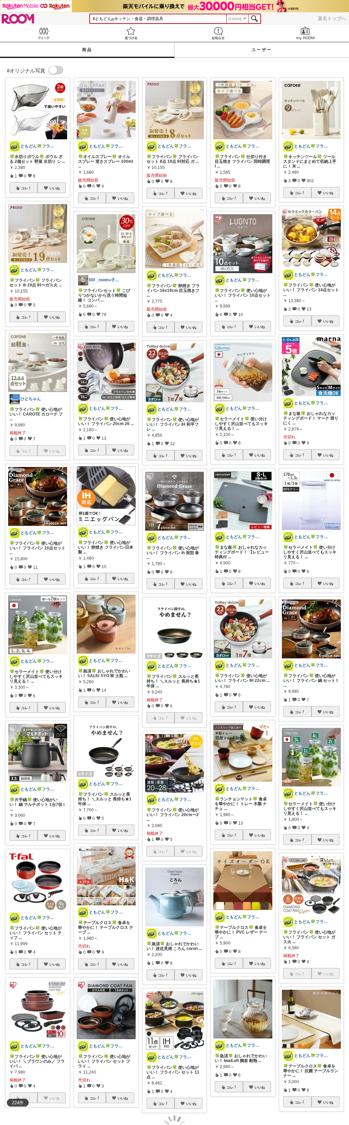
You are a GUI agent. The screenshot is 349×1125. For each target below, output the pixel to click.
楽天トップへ (332, 18)
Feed (43, 33)
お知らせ (218, 33)
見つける (130, 33)
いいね (54, 188)
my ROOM (305, 33)
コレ (24, 188)
